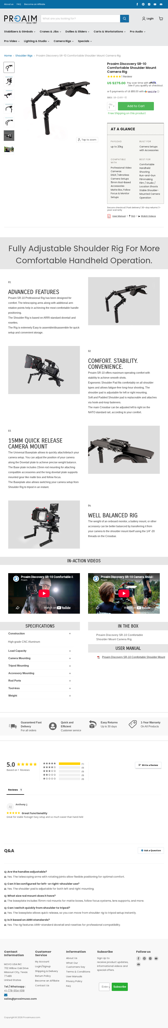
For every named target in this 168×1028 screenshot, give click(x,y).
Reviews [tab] (13, 789)
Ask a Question (152, 850)
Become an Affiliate (34, 4)
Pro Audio (137, 31)
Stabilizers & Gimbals (18, 31)
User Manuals (74, 976)
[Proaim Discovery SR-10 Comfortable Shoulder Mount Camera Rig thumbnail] (9, 67)
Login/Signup (43, 966)
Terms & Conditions (78, 971)
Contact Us (42, 985)
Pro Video (11, 41)
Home (8, 55)
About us (8, 4)
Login (150, 18)
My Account (42, 961)
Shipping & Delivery (46, 971)
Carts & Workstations (109, 31)
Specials (84, 41)
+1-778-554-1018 (14, 990)
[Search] (124, 18)
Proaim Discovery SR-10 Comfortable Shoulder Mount (133, 657)
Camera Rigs (63, 41)
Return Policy (43, 976)
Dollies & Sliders (76, 31)
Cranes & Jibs (49, 31)
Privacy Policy (74, 981)
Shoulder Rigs (23, 55)
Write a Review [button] (150, 765)
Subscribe (119, 986)
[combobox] (80, 18)
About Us (71, 958)
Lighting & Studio (35, 41)
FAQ (19, 4)
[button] (135, 91)
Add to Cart (136, 106)
